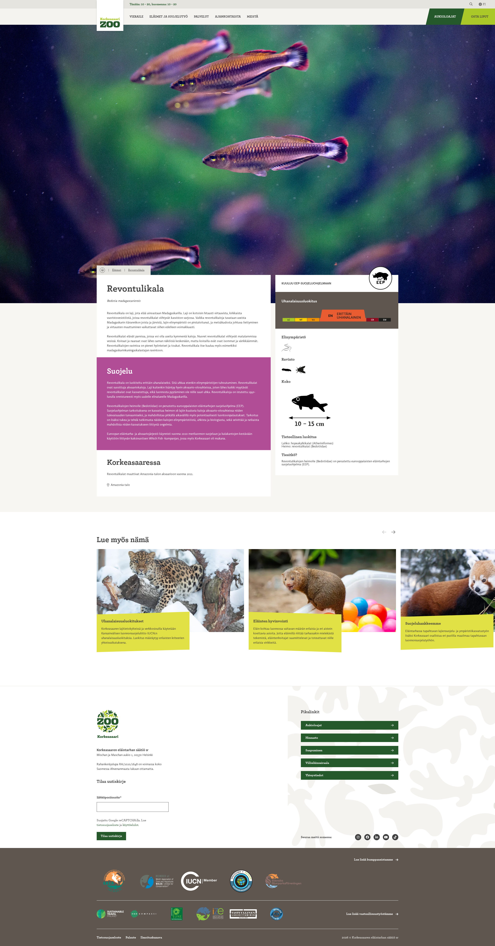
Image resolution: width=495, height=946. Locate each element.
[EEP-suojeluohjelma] (380, 278)
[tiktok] (395, 837)
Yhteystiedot (314, 775)
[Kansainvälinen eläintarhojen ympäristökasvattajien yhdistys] (210, 914)
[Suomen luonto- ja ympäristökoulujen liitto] (176, 914)
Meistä (252, 16)
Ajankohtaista (228, 16)
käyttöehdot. (131, 825)
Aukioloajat (445, 16)
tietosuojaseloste (108, 825)
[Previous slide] (387, 532)
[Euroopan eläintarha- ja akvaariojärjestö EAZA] (115, 881)
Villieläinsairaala (317, 762)
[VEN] (276, 914)
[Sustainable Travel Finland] (110, 914)
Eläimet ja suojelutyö (168, 16)
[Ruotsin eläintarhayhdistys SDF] (283, 881)
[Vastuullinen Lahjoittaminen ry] (243, 914)
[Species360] (241, 881)
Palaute (131, 937)
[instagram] (358, 837)
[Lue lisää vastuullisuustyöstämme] (199, 881)
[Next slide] (394, 532)
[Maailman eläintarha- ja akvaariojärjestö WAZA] (157, 881)
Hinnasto (312, 737)
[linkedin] (377, 837)
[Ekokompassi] (143, 914)
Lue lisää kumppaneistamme (373, 859)
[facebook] (367, 837)
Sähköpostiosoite (108, 797)
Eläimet (116, 270)
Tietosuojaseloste (109, 937)
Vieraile (136, 16)
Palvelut (201, 16)
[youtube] (386, 837)
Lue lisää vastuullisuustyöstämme (369, 913)
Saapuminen (314, 750)
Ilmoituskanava (151, 937)
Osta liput (479, 16)
